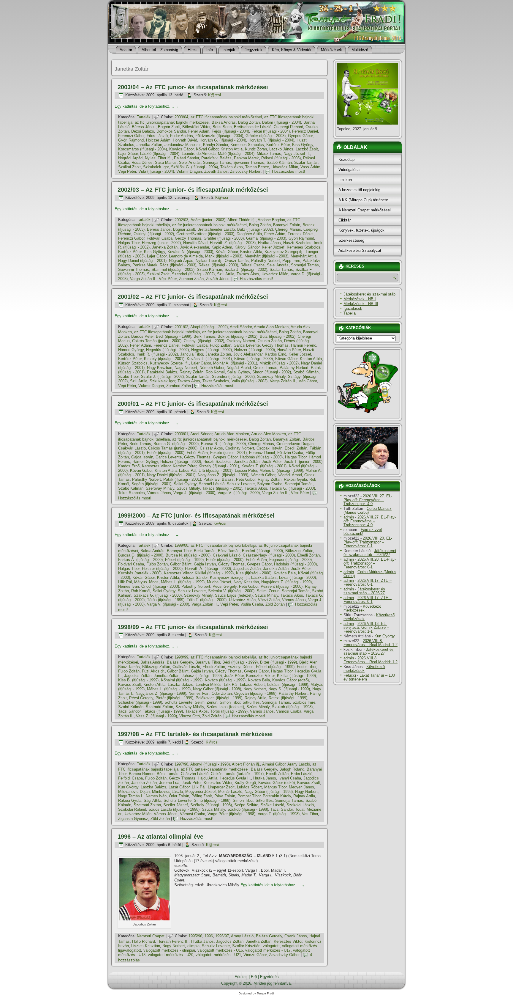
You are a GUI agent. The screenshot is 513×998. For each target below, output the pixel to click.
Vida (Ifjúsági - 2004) (156, 171)
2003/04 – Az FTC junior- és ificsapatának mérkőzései (193, 87)
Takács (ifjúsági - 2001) (222, 488)
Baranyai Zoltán (286, 225)
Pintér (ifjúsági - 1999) (174, 698)
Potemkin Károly (277, 796)
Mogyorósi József (200, 791)
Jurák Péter (271, 461)
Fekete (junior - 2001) (228, 452)
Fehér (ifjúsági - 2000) (165, 452)
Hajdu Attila (207, 778)
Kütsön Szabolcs (133, 363)
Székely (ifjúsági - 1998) (211, 805)
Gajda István (142, 457)
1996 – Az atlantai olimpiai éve (160, 836)
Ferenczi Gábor (131, 135)
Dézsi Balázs (142, 131)
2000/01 (181, 434)
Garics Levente (247, 345)
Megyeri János (301, 787)
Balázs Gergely (180, 662)
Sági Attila (152, 800)
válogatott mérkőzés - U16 (220, 950)
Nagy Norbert (186, 367)
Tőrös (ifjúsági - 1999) (165, 600)
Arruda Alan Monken (271, 327)
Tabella (349, 313)
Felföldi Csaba (130, 778)
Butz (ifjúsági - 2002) (255, 229)
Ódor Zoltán (222, 693)
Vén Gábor (308, 381)
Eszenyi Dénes (240, 666)
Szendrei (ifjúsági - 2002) (193, 274)
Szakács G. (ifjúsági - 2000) (158, 595)
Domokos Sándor (171, 131)
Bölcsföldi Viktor (196, 127)
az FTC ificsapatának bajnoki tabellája (167, 332)
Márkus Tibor (275, 787)
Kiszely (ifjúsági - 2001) (164, 358)
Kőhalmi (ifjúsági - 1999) (181, 680)
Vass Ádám (310, 167)
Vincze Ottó (189, 716)
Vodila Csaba (251, 604)
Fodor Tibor (306, 666)
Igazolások (352, 308)
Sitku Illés (251, 702)
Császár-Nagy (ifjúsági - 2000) (269, 555)
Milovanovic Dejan (134, 791)
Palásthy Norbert (265, 260)
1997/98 (181, 764)
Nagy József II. (297, 153)
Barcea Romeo (141, 773)
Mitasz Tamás (269, 153)
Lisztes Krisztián (145, 946)
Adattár (126, 50)
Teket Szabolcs (215, 381)
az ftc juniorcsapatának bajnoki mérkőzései (172, 122)
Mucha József (219, 582)
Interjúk (228, 50)
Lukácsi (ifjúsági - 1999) (287, 684)
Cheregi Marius (288, 229)
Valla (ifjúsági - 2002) (249, 381)
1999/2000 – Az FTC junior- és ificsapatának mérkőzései (196, 515)
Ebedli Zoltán (296, 448)
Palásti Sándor (186, 158)
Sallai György (238, 372)
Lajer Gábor (128, 153)
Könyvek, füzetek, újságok (361, 230)
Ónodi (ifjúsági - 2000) (160, 586)
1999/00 (181, 545)
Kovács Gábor (181, 149)
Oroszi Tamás (237, 260)
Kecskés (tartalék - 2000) (140, 573)
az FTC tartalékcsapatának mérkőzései (214, 769)
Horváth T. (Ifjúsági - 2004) (271, 140)
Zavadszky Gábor (284, 955)
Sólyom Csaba (269, 484)
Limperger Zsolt (221, 787)
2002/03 (181, 220)
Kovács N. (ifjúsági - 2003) (190, 251)
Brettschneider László (252, 127)
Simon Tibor (230, 702)
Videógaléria (349, 169)
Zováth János (216, 171)
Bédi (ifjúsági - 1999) (173, 336)
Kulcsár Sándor (194, 577)
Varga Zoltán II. (143, 278)
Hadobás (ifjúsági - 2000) (261, 457)
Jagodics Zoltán (247, 568)
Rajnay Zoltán (191, 372)
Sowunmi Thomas (248, 162)
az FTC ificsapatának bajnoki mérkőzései (226, 117)
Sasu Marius (166, 162)
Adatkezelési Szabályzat (359, 250)
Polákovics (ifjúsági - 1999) (219, 698)
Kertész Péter (278, 144)
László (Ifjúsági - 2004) (159, 153)
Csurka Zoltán (270, 341)
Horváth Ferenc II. (173, 941)
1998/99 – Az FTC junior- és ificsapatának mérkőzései (193, 627)
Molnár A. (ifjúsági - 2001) (235, 363)
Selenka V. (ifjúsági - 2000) (231, 591)
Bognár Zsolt (169, 127)
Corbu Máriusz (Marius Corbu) (367, 510)
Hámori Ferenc (303, 345)
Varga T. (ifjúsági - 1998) (279, 814)
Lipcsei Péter (246, 470)
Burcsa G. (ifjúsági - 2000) (176, 443)
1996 (209, 936)
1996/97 (222, 936)
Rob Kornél (215, 372)
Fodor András (181, 135)
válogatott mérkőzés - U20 (170, 955)
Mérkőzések (331, 50)
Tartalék (144, 117)
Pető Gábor (245, 479)
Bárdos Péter (142, 336)
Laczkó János (281, 149)
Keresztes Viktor (156, 466)
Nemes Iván (128, 586)
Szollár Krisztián (246, 946)
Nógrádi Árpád (130, 158)
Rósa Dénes (142, 162)
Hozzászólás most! (288, 171)
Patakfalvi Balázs (216, 158)
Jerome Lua (169, 782)
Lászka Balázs (264, 577)
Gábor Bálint (180, 564)
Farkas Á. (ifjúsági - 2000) (140, 559)
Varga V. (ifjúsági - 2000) (239, 493)
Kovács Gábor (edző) (290, 680)
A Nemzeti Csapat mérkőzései (364, 210)
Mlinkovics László (167, 791)
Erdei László (301, 773)
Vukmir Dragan (189, 171)
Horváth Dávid (185, 140)
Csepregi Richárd (288, 127)
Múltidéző (360, 50)
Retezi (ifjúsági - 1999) (288, 698)
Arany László (298, 764)
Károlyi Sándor (215, 144)
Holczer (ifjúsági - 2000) (254, 350)
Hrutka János (269, 243)
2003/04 (181, 117)
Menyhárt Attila (303, 256)
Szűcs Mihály (188, 488)
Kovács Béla (285, 573)
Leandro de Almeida (199, 153)
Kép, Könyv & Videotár (291, 50)
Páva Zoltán (224, 796)
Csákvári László (132, 448)
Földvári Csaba (159, 238)
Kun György (128, 787)
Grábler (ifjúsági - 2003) (266, 135)
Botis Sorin (222, 127)
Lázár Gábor (179, 787)
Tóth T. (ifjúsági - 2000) (207, 600)
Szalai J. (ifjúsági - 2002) (245, 269)
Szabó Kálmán (279, 162)
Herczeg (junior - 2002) (161, 243)
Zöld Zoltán (275, 604)
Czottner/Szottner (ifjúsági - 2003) (205, 234)
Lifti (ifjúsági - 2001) (215, 470)
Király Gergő (245, 782)
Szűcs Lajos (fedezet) (234, 595)
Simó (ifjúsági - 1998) (212, 800)
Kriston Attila (232, 149)
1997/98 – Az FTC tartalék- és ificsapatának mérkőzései (195, 734)
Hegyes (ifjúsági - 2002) (211, 350)
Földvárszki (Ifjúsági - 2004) (219, 135)
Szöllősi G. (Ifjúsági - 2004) (194, 167)
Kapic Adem (221, 247)
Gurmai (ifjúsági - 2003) (266, 238)
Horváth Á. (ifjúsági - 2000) (208, 568)
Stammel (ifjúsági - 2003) (172, 269)
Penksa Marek (246, 158)
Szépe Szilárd (246, 805)
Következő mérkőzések (362, 608)
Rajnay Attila (255, 698)
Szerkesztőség (351, 240)
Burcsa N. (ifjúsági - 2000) (223, 443)
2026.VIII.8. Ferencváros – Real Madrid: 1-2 (370, 643)
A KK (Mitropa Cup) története (363, 200)
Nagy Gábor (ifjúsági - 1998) (217, 689)
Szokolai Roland (132, 809)
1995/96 (195, 936)
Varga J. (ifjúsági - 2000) (194, 493)
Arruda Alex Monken (268, 434)
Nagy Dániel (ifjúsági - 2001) (142, 260)
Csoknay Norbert (241, 341)
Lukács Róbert (252, 684)
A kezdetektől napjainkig (359, 190)
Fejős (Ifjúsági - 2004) (230, 131)
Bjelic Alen (308, 662)
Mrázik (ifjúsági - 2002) (279, 363)
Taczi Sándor (129, 711)
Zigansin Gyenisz (133, 818)
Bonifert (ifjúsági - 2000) (262, 550)
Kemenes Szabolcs (247, 144)
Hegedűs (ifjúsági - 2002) (167, 350)
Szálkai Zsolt (129, 167)
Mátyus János (146, 582)
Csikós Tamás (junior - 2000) (156, 341)
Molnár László (230, 791)
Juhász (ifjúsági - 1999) (202, 675)
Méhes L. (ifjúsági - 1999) (281, 470)
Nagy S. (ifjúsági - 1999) (289, 689)
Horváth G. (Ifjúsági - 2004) (223, 140)
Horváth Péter (289, 350)
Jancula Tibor (191, 354)
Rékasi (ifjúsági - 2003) (281, 158)
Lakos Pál (187, 470)
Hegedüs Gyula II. (235, 778)
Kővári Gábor (207, 149)
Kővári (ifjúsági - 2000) (253, 358)
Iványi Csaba (289, 778)
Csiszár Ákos (211, 448)
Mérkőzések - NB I (359, 299)
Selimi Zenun (268, 591)
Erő (254, 977)
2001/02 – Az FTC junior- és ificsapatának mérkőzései (193, 296)
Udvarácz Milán (284, 167)
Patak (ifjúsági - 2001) (182, 479)
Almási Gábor (273, 764)
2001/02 (181, 327)
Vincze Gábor (255, 955)
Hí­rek (192, 50)
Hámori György (131, 350)
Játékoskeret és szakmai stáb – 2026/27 (369, 552)
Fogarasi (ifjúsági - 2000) (290, 559)
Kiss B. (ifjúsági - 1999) (138, 680)
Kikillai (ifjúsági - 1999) (214, 573)
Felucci (349, 675)
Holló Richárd (143, 941)
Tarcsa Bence (257, 167)
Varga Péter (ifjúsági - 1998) (231, 814)
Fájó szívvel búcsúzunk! (362, 531)
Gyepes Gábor (300, 135)
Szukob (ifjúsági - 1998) (292, 707)
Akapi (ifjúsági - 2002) (209, 327)
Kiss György (302, 144)
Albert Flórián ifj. (241, 220)
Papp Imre (291, 260)
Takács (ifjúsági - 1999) (163, 711)
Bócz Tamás (229, 550)
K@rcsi (214, 95)
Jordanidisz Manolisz (182, 144)
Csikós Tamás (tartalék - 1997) (237, 773)
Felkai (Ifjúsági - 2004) (270, 131)
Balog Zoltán (249, 122)
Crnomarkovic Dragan (295, 443)
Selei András (190, 162)
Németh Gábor (212, 367)
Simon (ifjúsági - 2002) (271, 372)
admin (348, 517)
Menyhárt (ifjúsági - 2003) (266, 256)
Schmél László (211, 484)
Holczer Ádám (158, 140)
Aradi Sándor (241, 327)
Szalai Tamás (306, 162)
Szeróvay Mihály (271, 376)
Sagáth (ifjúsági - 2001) (151, 484)
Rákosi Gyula (295, 479)
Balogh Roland (291, 769)
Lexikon (345, 179)
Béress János (144, 127)
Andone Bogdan (271, 220)
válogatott (271, 946)
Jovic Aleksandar (194, 247)
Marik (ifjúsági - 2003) (223, 256)
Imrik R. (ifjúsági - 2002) (157, 354)
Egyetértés (269, 977)
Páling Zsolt (201, 796)
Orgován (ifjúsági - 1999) (255, 693)
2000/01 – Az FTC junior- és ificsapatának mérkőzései (193, 403)
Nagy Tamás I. (130, 796)
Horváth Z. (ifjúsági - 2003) (233, 243)
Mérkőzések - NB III (360, 303)
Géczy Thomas (188, 238)
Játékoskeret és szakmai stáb (369, 294)
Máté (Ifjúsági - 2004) (236, 153)
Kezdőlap (346, 159)
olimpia (193, 946)
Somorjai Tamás (217, 162)
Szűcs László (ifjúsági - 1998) (174, 809)
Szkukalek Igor (156, 167)
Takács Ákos (231, 167)
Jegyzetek (253, 50)
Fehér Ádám (198, 131)
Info (209, 50)
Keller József (273, 247)
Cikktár (344, 220)
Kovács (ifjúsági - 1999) (225, 680)
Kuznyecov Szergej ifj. (284, 251)
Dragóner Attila (249, 234)
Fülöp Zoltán (220, 345)
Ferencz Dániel (305, 131)
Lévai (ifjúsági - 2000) (297, 577)
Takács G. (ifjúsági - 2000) (292, 488)
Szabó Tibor (128, 376)
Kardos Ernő (275, 354)
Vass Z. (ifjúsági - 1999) (156, 716)
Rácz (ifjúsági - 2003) (178, 265)
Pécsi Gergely (225, 586)
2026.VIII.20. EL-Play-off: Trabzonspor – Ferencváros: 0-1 (367, 542)
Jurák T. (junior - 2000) (303, 461)
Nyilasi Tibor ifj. (158, 158)
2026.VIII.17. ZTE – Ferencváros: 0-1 (367, 582)
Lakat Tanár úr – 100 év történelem (369, 677)
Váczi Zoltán (269, 600)
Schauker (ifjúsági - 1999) (140, 702)
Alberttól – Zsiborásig (160, 50)
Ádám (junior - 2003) (208, 220)
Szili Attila (225, 274)
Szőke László (272, 805)
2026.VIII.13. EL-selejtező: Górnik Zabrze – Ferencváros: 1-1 (366, 627)
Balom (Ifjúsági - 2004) (281, 122)
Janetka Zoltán (149, 144)
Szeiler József (175, 805)
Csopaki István (269, 448)
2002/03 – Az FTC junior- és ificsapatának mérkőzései (193, 189)
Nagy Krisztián (159, 367)
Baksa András (224, 122)
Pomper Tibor (249, 796)
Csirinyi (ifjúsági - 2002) (154, 234)
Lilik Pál (125, 582)
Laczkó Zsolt (307, 149)
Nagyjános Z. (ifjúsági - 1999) (223, 475)
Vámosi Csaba (288, 711)
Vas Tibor (310, 814)
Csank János (295, 936)
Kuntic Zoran (256, 149)
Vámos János (159, 493)
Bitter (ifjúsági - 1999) (278, 662)
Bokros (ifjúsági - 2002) (237, 336)
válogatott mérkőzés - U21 (218, 955)
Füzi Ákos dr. (153, 671)
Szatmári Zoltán (159, 707)
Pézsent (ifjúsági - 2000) (282, 586)
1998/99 (181, 657)
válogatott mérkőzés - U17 (268, 950)
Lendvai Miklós (208, 684)
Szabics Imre (303, 702)
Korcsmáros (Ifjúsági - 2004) (142, 149)
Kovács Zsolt (129, 684)
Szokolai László (300, 805)
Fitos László (157, 135)
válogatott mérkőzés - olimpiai (169, 950)
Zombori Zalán (191, 278)
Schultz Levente (241, 484)
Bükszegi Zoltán (299, 550)
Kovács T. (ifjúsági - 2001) (209, 358)
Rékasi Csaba (252, 265)
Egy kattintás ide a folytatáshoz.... (147, 106)
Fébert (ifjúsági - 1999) (184, 559)
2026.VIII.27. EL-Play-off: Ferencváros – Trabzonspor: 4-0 (367, 500)
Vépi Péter (127, 171)
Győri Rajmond (131, 140)
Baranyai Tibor (179, 550)
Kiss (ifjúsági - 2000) (253, 573)
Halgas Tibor (129, 243)
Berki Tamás (204, 336)
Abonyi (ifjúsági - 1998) (210, 764)
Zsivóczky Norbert (246, 171)
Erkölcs (241, 977)
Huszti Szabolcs (297, 243)
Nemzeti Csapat (150, 936)
